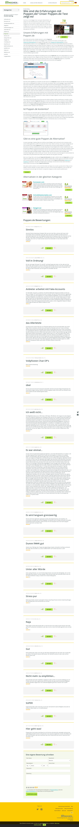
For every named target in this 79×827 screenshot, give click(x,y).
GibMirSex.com (7, 52)
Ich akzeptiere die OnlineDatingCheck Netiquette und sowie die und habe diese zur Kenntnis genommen (44, 790)
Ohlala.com (6, 50)
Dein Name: (29, 758)
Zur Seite (64, 37)
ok (44, 824)
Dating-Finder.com (7, 37)
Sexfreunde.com (7, 19)
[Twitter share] (78, 412)
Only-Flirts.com (7, 44)
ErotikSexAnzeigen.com (8, 27)
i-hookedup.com (7, 41)
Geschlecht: (51, 758)
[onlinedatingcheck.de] (12, 2)
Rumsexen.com (7, 21)
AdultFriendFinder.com (8, 46)
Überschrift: (28, 768)
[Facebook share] (78, 415)
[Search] (72, 3)
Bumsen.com (6, 35)
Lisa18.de (6, 54)
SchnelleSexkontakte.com (9, 23)
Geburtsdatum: (29, 763)
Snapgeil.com (6, 39)
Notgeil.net (6, 25)
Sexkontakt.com (7, 29)
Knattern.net (6, 31)
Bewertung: (28, 773)
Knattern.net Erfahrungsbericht (29, 42)
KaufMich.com (7, 48)
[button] (37, 824)
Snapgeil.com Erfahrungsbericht (57, 42)
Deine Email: (51, 763)
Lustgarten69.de (7, 56)
